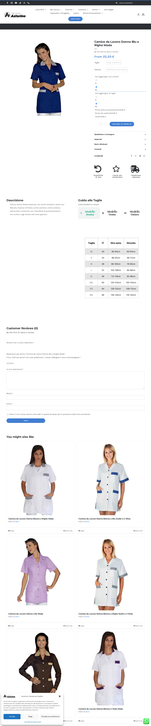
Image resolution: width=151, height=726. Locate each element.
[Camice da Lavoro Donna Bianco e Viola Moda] (110, 668)
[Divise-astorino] (15, 13)
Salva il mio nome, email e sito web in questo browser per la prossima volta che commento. (49, 414)
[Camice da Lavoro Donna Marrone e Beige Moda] (40, 668)
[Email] (144, 156)
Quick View (68, 531)
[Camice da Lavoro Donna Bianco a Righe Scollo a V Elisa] (110, 573)
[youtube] (16, 3)
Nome (9, 393)
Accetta (12, 716)
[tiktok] (20, 3)
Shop (57, 26)
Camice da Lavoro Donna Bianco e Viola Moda (101, 709)
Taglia (96, 62)
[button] (60, 696)
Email (9, 404)
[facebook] (7, 3)
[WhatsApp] (136, 156)
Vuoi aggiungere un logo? (105, 93)
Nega (30, 716)
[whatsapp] (24, 3)
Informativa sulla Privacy (32, 722)
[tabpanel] (111, 269)
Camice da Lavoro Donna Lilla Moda (25, 614)
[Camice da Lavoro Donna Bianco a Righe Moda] (40, 478)
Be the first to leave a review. (106, 52)
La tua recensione (15, 369)
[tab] (89, 213)
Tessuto (97, 69)
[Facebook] (131, 156)
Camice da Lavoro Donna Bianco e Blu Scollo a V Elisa (104, 519)
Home (50, 26)
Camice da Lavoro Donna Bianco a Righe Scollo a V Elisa (106, 614)
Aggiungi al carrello (121, 124)
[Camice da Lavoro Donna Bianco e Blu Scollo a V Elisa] (110, 478)
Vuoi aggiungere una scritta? (107, 77)
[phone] (28, 3)
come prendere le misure (88, 204)
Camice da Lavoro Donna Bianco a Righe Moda (31, 519)
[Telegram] (140, 156)
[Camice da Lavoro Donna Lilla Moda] (40, 573)
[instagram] (12, 3)
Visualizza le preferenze (50, 716)
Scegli (12, 531)
